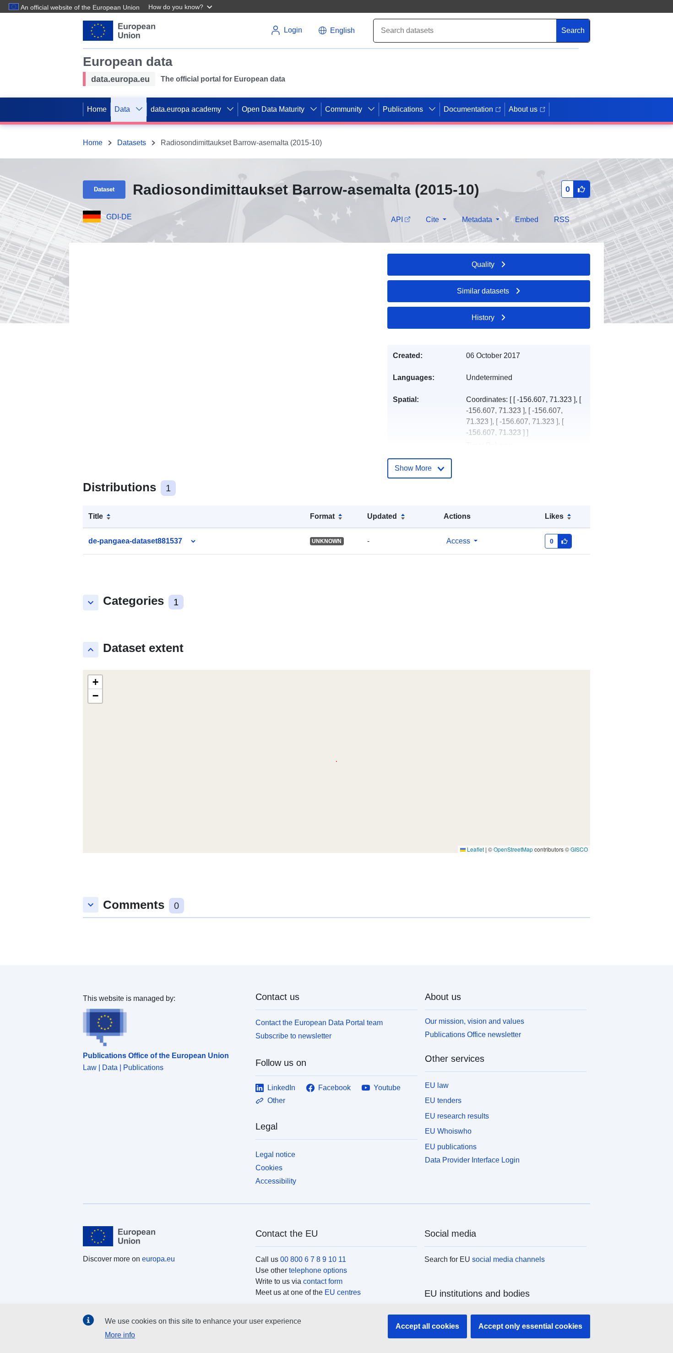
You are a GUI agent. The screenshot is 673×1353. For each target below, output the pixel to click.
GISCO (579, 849)
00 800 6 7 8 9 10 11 (313, 1259)
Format (322, 516)
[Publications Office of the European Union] (163, 1025)
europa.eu (158, 1259)
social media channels (508, 1259)
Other (276, 1100)
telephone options (318, 1270)
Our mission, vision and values (474, 1021)
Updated (382, 516)
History (483, 317)
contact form (322, 1281)
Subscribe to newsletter (293, 1036)
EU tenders (443, 1100)
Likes (554, 516)
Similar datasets (483, 291)
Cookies (268, 1168)
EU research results (457, 1116)
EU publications (451, 1147)
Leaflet (475, 849)
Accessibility (275, 1181)
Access (458, 541)
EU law (437, 1085)
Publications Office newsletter (473, 1034)
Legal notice (275, 1154)
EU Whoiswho (448, 1131)
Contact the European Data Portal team (319, 1023)
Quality (483, 264)
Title (95, 516)
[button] (181, 6)
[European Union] (164, 1236)
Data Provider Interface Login (472, 1160)
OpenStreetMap (513, 849)
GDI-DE (119, 217)
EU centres (343, 1292)
